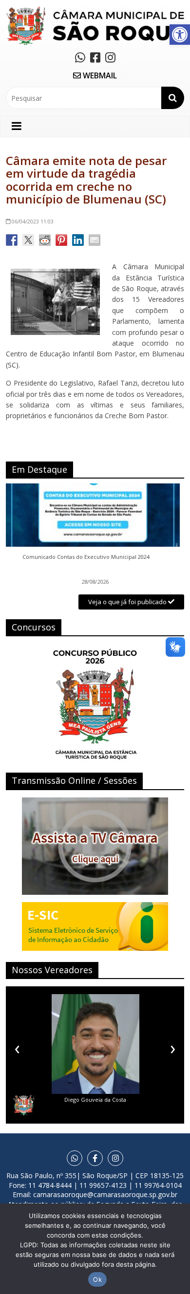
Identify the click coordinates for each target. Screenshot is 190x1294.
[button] (180, 34)
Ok (97, 1279)
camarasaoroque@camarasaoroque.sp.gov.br (105, 1194)
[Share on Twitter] (28, 240)
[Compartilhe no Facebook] (12, 240)
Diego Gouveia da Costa (95, 1099)
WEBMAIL (99, 75)
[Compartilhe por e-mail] (94, 240)
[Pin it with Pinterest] (61, 240)
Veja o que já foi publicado (128, 601)
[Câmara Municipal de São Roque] (95, 10)
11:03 (33, 221)
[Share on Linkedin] (78, 240)
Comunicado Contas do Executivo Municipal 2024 (86, 557)
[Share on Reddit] (45, 240)
